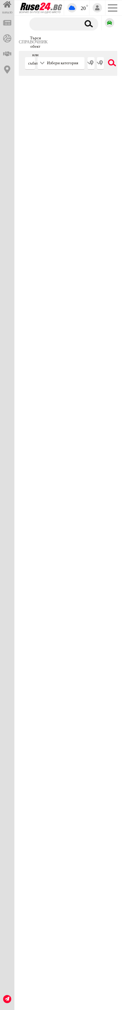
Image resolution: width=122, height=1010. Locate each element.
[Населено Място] (100, 63)
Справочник (33, 42)
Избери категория (62, 63)
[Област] (91, 63)
